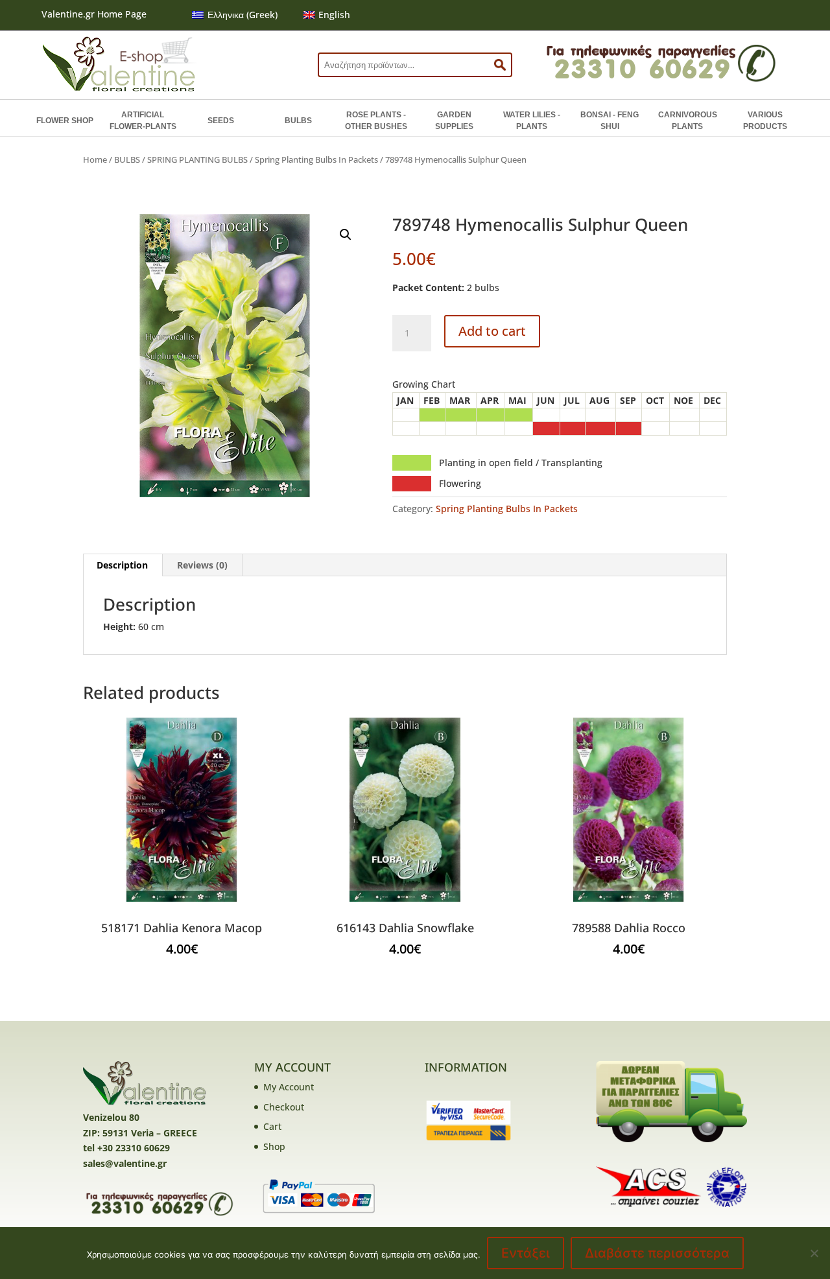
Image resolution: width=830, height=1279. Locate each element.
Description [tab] (122, 565)
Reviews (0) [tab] (202, 565)
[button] (345, 234)
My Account (288, 1087)
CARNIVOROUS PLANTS (687, 120)
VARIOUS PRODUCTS (765, 120)
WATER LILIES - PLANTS (531, 120)
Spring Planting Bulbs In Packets (316, 159)
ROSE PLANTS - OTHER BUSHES (376, 120)
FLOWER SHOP (64, 120)
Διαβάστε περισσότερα (657, 1253)
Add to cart (492, 331)
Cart (272, 1126)
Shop (274, 1146)
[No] (813, 1253)
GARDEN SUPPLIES (454, 120)
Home (95, 159)
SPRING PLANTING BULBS (197, 159)
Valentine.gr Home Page (94, 14)
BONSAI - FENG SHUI (609, 120)
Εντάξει (525, 1253)
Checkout (283, 1107)
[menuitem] (234, 14)
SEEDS (221, 120)
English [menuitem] (334, 14)
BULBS (298, 120)
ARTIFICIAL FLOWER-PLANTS (143, 120)
